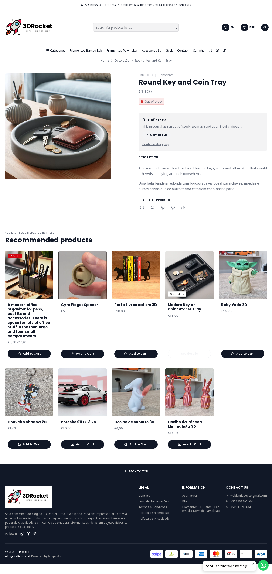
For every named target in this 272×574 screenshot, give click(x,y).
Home (105, 60)
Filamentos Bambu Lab (86, 50)
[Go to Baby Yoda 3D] (243, 275)
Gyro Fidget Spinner (79, 304)
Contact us (158, 135)
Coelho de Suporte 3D (134, 422)
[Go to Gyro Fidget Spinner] (82, 275)
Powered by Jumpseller (47, 556)
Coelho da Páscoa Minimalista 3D (185, 424)
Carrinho (199, 50)
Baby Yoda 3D (234, 304)
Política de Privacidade (154, 518)
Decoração (122, 60)
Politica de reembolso (154, 513)
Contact (182, 50)
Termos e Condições (153, 507)
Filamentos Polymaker (121, 50)
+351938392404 (241, 501)
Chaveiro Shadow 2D (27, 422)
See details (189, 354)
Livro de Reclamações (154, 501)
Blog (185, 501)
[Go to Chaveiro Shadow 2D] (29, 392)
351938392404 (240, 507)
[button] (136, 471)
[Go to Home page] (29, 27)
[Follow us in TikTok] (224, 50)
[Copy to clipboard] (183, 208)
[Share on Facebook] (142, 208)
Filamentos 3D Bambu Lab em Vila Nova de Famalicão (201, 509)
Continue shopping (155, 144)
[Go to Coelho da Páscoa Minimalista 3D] (189, 392)
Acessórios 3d (151, 50)
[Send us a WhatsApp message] (263, 565)
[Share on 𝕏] (152, 208)
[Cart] (264, 27)
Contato (144, 496)
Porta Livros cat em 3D (135, 304)
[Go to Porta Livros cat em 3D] (136, 275)
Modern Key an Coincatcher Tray (184, 307)
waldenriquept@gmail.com (248, 496)
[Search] (175, 27)
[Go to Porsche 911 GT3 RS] (82, 392)
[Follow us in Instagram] (210, 50)
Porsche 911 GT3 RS (78, 422)
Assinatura (189, 496)
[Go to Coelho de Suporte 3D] (136, 392)
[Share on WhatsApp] (162, 208)
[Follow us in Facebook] (217, 50)
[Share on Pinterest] (173, 208)
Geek (169, 50)
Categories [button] (57, 50)
